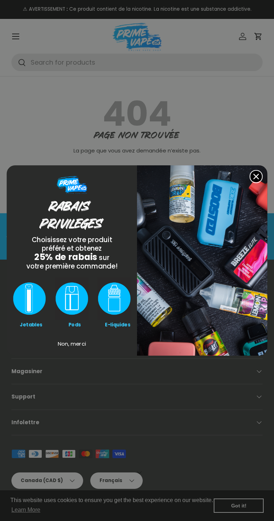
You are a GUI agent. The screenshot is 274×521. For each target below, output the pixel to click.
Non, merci (72, 344)
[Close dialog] (256, 176)
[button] (29, 298)
